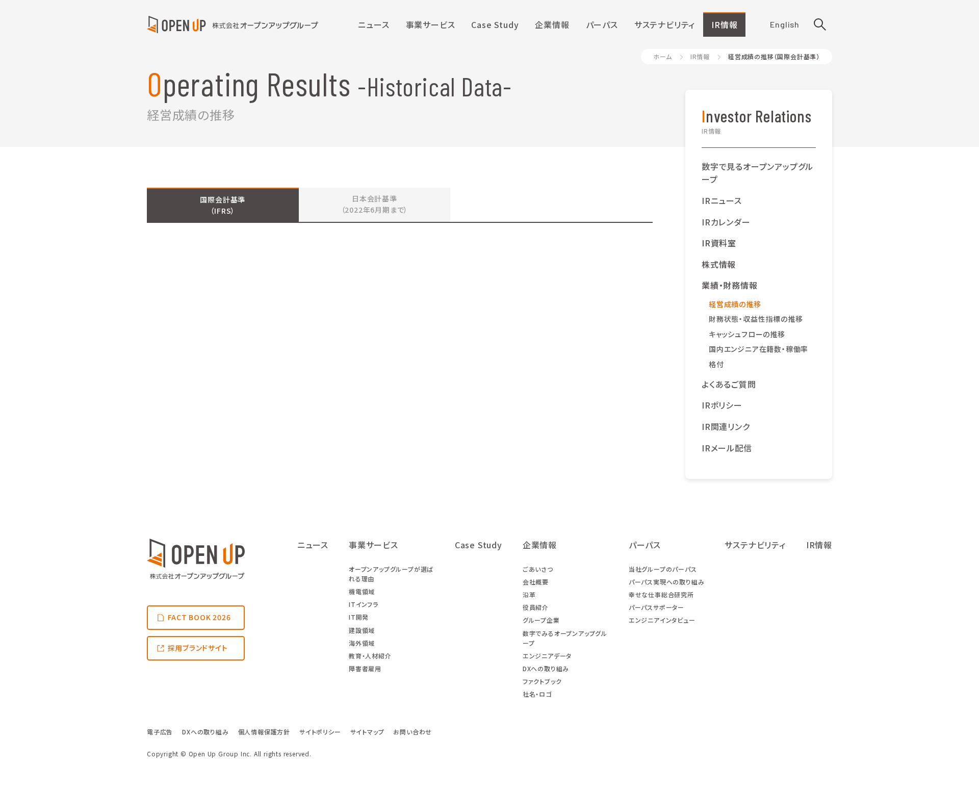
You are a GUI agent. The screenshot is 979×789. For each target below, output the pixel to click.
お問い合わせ (412, 731)
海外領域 (362, 643)
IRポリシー (722, 405)
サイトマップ (367, 731)
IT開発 (359, 617)
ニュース (373, 24)
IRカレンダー (726, 222)
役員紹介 (536, 607)
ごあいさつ (538, 569)
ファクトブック (542, 681)
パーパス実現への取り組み (667, 581)
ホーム (662, 56)
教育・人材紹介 (370, 655)
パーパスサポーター (656, 607)
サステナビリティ (664, 24)
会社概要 (536, 581)
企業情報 (552, 24)
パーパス (602, 24)
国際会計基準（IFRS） (222, 205)
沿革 (529, 594)
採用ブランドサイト (198, 648)
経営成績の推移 (735, 304)
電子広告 (160, 731)
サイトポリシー (320, 731)
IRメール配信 (727, 448)
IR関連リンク (726, 426)
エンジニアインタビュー (662, 620)
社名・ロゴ (537, 694)
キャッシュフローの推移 (747, 334)
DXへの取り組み (546, 668)
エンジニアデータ (547, 655)
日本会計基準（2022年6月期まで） (374, 204)
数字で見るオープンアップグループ (757, 173)
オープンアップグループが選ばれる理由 (391, 574)
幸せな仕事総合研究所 (661, 594)
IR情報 (724, 24)
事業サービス (430, 24)
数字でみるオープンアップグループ (565, 638)
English (785, 24)
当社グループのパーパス (663, 569)
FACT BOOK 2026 (199, 617)
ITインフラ (363, 604)
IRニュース (722, 200)
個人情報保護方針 (264, 731)
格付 (716, 364)
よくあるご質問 (729, 384)
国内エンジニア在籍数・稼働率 (758, 349)
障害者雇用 (365, 668)
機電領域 (362, 591)
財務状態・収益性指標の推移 (756, 319)
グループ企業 (541, 620)
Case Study (495, 24)
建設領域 (362, 630)
